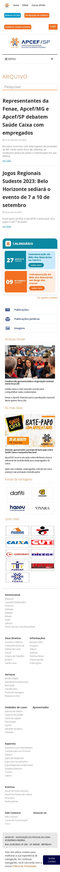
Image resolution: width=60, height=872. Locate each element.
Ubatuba (9, 732)
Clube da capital (12, 718)
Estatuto (9, 612)
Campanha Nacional (14, 645)
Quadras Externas (13, 768)
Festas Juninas (11, 801)
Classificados (11, 689)
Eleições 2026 (36, 642)
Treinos (8, 772)
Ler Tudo (6, 160)
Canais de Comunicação (16, 820)
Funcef (8, 652)
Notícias (34, 652)
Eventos (10, 787)
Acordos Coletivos (13, 642)
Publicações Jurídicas (27, 318)
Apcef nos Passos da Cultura (18, 794)
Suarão (8, 725)
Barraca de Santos (13, 711)
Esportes (10, 743)
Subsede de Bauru (13, 728)
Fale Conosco (13, 812)
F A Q (7, 823)
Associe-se (39, 812)
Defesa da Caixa (12, 649)
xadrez (8, 775)
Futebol (8, 754)
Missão (8, 616)
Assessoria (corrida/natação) (18, 747)
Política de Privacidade (24, 866)
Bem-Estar (10, 685)
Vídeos (33, 649)
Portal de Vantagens (18, 479)
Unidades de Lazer (16, 707)
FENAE (25, 5)
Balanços (9, 598)
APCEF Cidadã (11, 678)
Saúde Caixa (10, 663)
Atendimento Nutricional (16, 682)
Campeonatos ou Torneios (17, 751)
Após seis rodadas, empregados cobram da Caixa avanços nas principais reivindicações (28, 470)
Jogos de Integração (14, 758)
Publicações (21, 309)
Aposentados (41, 707)
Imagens (19, 328)
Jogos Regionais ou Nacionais (19, 765)
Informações (37, 638)
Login (53, 26)
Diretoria (9, 605)
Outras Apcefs (36, 659)
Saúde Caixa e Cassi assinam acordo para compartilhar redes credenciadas (24, 390)
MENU (11, 59)
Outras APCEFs (39, 5)
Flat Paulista (10, 721)
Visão (7, 619)
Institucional (12, 594)
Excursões (9, 798)
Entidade (9, 609)
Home (16, 5)
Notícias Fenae (15, 339)
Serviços (10, 674)
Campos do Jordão (14, 714)
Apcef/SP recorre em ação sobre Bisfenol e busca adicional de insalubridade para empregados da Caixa (28, 460)
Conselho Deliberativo (15, 602)
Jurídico (8, 659)
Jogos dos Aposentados (16, 761)
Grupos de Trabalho (14, 656)
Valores (8, 623)
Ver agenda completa (47, 297)
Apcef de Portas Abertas (16, 791)
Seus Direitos (13, 638)
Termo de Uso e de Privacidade (20, 626)
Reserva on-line (12, 696)
